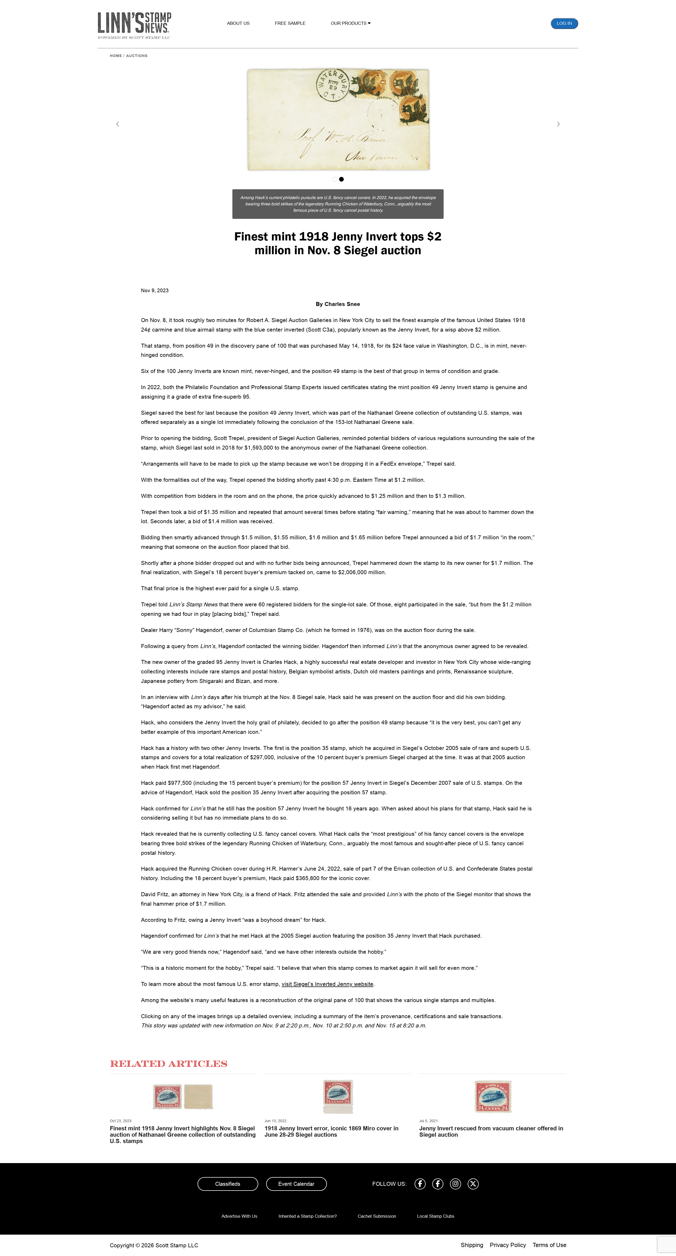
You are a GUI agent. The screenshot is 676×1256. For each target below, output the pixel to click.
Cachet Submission (377, 1216)
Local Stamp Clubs (435, 1216)
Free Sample (290, 23)
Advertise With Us (239, 1216)
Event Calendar (296, 1184)
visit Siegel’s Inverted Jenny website (327, 984)
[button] (117, 124)
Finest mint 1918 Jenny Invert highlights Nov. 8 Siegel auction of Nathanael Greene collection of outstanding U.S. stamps (183, 1134)
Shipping (472, 1245)
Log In (564, 23)
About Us (238, 23)
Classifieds (227, 1184)
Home (116, 56)
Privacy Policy (508, 1245)
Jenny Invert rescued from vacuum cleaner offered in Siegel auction (491, 1131)
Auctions (137, 56)
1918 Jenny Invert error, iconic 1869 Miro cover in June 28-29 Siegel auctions (331, 1131)
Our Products (349, 23)
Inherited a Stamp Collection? (308, 1216)
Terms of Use (549, 1245)
